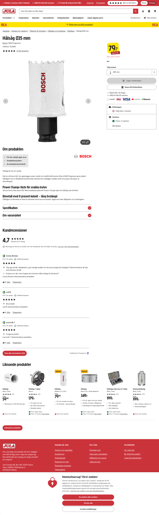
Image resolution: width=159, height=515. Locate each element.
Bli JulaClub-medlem (132, 454)
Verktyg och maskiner (19, 31)
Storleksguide (60, 458)
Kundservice (135, 18)
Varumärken (48, 18)
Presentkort (100, 3)
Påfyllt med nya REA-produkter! (81, 25)
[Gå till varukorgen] (155, 11)
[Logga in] (143, 11)
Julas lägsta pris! (95, 18)
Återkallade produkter (63, 466)
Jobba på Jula (94, 462)
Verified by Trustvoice (78, 353)
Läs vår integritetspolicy (95, 491)
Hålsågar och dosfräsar (56, 31)
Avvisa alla (88, 503)
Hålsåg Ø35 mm (82, 31)
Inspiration (24, 18)
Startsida (6, 31)
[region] (79, 493)
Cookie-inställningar (88, 509)
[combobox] (78, 11)
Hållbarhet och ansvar (97, 458)
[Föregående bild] (5, 101)
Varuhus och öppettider (63, 450)
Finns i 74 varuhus (92, 414)
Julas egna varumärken (98, 454)
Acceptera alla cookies (88, 497)
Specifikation (10, 208)
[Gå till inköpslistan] (149, 11)
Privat (144, 3)
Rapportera (17, 282)
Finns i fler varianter (10, 414)
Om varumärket (12, 215)
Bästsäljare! (78, 18)
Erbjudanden (63, 18)
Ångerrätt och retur (62, 462)
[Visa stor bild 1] (47, 101)
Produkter (7, 18)
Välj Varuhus (116, 126)
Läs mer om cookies (78, 491)
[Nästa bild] (88, 101)
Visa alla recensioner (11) (14, 353)
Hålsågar (70, 31)
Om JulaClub (129, 450)
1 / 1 (83, 142)
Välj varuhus (151, 18)
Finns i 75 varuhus (40, 414)
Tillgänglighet (60, 470)
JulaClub (90, 3)
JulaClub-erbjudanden (132, 458)
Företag (152, 3)
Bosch (5, 43)
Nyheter (35, 18)
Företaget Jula (94, 450)
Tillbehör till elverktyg (38, 31)
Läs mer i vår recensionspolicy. (68, 246)
